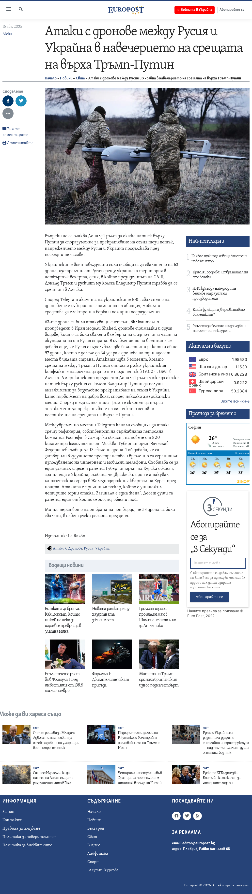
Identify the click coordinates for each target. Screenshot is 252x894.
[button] (20, 9)
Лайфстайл (98, 854)
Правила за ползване (21, 829)
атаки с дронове (67, 549)
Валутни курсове (103, 870)
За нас (8, 812)
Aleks (7, 34)
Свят (80, 78)
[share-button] (8, 100)
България (95, 829)
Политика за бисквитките (27, 845)
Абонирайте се (232, 10)
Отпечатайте (20, 143)
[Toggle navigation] (6, 9)
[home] (126, 10)
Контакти (12, 820)
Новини (66, 78)
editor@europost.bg (198, 843)
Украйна (102, 549)
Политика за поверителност (29, 837)
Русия (89, 549)
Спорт (93, 862)
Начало (51, 78)
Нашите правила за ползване (213, 611)
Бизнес (93, 845)
